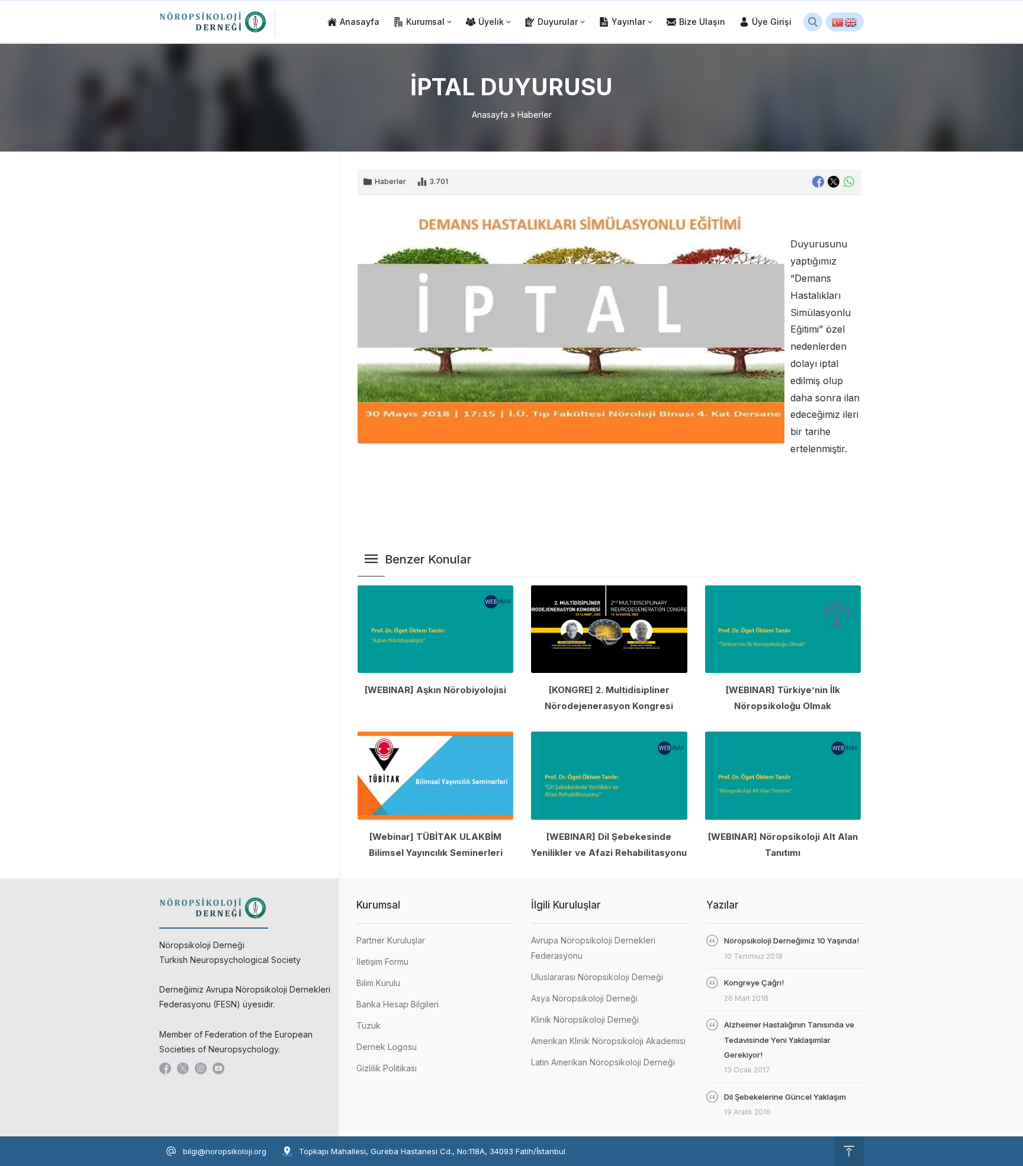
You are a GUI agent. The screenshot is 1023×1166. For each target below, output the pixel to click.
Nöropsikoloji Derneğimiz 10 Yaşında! (791, 940)
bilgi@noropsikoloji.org (224, 1151)
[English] (851, 21)
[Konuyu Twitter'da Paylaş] (833, 182)
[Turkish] (838, 21)
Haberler (534, 114)
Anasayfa (490, 114)
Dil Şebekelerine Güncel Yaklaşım (785, 1096)
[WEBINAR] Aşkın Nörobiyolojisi (435, 689)
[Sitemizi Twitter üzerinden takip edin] (183, 1068)
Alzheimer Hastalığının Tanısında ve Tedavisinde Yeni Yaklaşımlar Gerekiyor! (789, 1039)
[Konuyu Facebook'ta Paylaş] (818, 182)
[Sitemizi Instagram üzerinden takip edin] (201, 1068)
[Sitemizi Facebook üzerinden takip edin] (165, 1068)
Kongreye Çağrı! (754, 982)
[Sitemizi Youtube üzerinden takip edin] (218, 1068)
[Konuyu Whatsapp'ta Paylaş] (849, 182)
